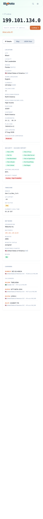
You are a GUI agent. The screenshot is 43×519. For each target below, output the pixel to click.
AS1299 (7, 282)
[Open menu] (38, 4)
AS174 (7, 303)
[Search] (33, 4)
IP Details (8, 41)
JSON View (28, 41)
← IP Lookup (7, 14)
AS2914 (7, 289)
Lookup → (35, 28)
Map (17, 41)
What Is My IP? (8, 32)
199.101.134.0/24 (11, 233)
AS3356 (7, 296)
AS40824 (8, 271)
